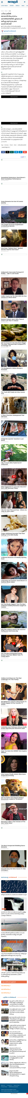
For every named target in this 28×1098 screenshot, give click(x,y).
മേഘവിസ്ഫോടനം (6, 147)
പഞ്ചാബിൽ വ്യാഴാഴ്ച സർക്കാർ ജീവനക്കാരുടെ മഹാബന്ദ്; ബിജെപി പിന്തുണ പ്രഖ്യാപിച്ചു (17, 1026)
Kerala (17, 5)
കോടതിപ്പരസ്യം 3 (6, 993)
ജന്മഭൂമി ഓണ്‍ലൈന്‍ (10, 31)
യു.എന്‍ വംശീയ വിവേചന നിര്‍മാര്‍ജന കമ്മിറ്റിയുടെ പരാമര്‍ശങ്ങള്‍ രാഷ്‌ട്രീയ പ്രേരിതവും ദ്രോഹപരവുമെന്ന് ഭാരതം (17, 1004)
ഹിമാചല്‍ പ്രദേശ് (22, 145)
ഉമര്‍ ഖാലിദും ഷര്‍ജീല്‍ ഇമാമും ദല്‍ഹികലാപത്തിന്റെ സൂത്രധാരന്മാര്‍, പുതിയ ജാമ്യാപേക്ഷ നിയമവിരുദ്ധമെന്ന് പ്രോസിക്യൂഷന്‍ (17, 1044)
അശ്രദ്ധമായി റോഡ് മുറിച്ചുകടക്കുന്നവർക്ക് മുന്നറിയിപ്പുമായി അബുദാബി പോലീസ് (17, 1050)
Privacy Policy (4, 1086)
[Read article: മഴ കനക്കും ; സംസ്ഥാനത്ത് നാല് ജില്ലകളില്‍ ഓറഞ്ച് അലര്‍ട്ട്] (5, 1058)
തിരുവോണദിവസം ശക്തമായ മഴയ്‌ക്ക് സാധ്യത (14, 895)
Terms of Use (16, 1085)
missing (6, 145)
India (23, 5)
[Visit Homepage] (13, 1)
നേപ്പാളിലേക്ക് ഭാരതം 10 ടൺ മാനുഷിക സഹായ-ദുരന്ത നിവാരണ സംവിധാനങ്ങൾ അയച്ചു (17, 1011)
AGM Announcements (13, 1086)
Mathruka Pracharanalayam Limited (9, 1089)
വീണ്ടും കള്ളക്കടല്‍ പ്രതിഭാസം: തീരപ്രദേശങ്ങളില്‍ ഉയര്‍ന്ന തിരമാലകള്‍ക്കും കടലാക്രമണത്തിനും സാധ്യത (18, 1065)
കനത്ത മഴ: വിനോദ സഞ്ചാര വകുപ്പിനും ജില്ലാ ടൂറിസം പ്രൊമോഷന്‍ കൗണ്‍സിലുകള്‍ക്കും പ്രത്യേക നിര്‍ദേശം (13, 913)
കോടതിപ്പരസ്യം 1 (6, 985)
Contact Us (9, 1085)
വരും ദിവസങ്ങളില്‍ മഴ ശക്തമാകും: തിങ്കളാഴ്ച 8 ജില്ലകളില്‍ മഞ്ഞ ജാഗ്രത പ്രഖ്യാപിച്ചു (14, 954)
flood (11, 145)
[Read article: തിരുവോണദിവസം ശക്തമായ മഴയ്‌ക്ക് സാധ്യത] (14, 886)
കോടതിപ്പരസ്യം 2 (6, 989)
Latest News (4, 5)
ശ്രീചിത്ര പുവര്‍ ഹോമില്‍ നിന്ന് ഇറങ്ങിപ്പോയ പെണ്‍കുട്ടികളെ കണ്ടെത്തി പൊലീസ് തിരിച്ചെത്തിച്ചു (13, 974)
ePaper (12, 5)
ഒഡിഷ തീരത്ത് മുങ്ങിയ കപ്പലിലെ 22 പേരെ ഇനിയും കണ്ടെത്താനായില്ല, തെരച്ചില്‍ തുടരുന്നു (12, 934)
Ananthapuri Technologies (13, 1091)
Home (2, 11)
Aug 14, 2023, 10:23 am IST (7, 33)
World (4, 929)
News (6, 11)
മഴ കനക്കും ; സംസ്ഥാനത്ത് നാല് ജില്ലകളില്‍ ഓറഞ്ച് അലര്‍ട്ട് (16, 1057)
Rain (15, 145)
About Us (3, 1085)
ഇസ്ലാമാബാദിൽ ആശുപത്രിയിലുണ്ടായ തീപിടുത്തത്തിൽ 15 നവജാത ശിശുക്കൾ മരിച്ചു (17, 1073)
